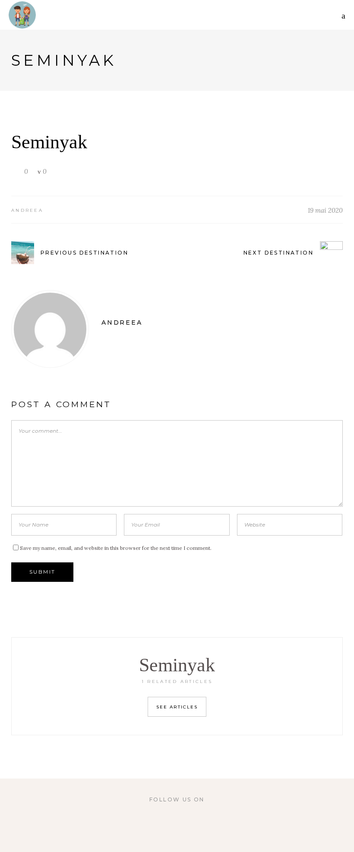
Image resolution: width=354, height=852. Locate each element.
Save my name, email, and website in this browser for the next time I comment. (116, 548)
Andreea (27, 210)
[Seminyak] (50, 329)
